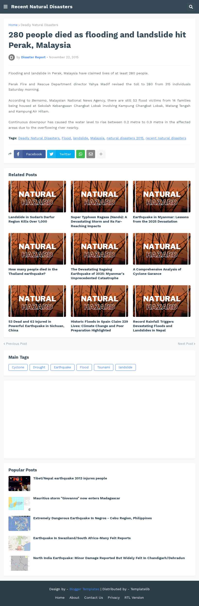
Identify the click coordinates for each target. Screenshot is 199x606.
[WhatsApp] (80, 154)
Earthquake (62, 367)
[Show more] (101, 154)
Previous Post (16, 343)
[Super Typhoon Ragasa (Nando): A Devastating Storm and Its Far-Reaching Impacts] (99, 196)
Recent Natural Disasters (42, 6)
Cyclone (18, 367)
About (74, 597)
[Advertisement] (99, 419)
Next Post (185, 343)
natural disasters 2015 (125, 138)
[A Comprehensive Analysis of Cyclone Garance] (162, 249)
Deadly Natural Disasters (39, 24)
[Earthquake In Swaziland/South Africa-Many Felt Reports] (19, 543)
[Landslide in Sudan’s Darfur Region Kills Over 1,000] (37, 196)
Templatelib (140, 589)
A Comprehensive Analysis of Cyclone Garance (157, 271)
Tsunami (103, 367)
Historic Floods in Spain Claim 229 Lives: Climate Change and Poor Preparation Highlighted (99, 326)
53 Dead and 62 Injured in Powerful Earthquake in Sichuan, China (36, 326)
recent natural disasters (166, 138)
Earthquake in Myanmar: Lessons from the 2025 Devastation (161, 219)
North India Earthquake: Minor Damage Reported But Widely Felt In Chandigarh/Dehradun (109, 558)
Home (13, 24)
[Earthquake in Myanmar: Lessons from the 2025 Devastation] (162, 196)
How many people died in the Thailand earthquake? (33, 271)
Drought (39, 367)
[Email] (90, 154)
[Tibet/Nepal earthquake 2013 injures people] (19, 483)
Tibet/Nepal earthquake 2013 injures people (70, 478)
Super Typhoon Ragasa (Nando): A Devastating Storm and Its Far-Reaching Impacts (99, 221)
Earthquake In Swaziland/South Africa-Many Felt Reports (82, 538)
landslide (80, 138)
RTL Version (134, 597)
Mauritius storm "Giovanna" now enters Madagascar (76, 498)
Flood (66, 138)
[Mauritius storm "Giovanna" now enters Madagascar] (19, 503)
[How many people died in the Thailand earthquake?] (37, 249)
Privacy (114, 597)
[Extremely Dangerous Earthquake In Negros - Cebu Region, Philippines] (19, 523)
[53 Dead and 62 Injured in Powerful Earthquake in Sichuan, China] (37, 301)
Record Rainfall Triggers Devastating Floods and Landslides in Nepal (153, 326)
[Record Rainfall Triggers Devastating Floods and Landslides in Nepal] (162, 301)
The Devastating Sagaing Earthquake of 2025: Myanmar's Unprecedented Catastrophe (97, 273)
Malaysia (97, 138)
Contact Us (93, 597)
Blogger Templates (84, 589)
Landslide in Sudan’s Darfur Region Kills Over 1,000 (31, 219)
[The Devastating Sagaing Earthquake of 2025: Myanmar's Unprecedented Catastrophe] (99, 249)
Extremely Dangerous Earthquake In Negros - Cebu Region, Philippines (92, 518)
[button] (5, 6)
